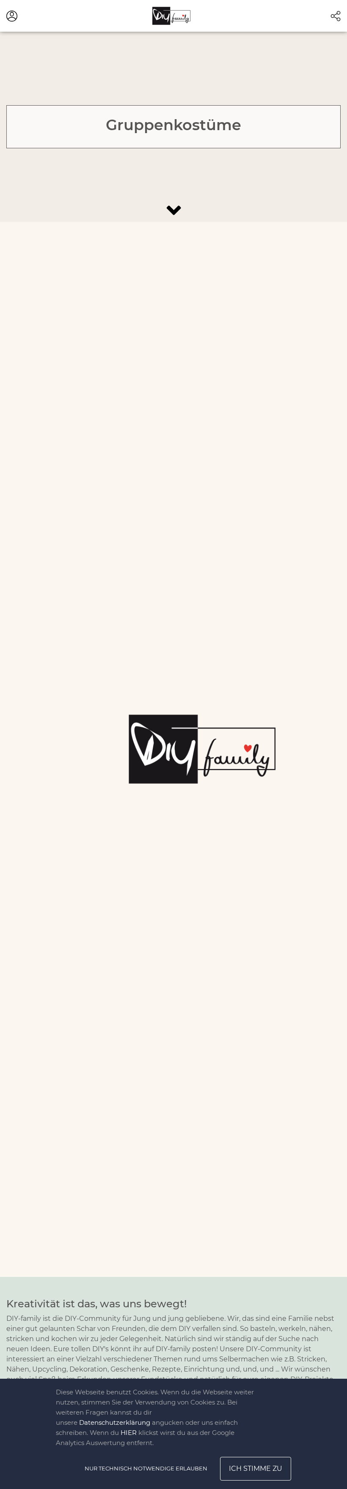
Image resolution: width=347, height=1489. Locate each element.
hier (129, 1433)
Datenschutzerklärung (114, 1422)
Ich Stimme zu (255, 1468)
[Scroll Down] (173, 210)
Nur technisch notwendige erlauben (146, 1468)
